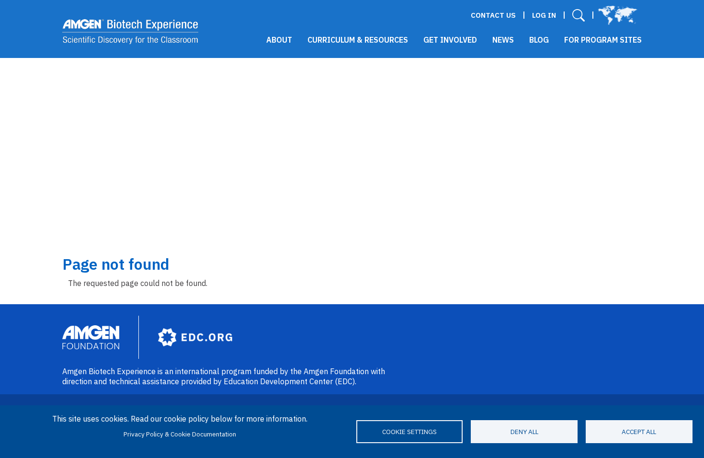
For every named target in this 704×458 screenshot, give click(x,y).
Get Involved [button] (450, 40)
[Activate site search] (578, 15)
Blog (539, 40)
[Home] (130, 31)
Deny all (524, 431)
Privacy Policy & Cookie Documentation (180, 434)
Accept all (639, 431)
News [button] (503, 40)
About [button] (279, 40)
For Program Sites (603, 40)
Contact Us (493, 15)
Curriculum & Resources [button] (357, 40)
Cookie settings (409, 431)
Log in (544, 15)
